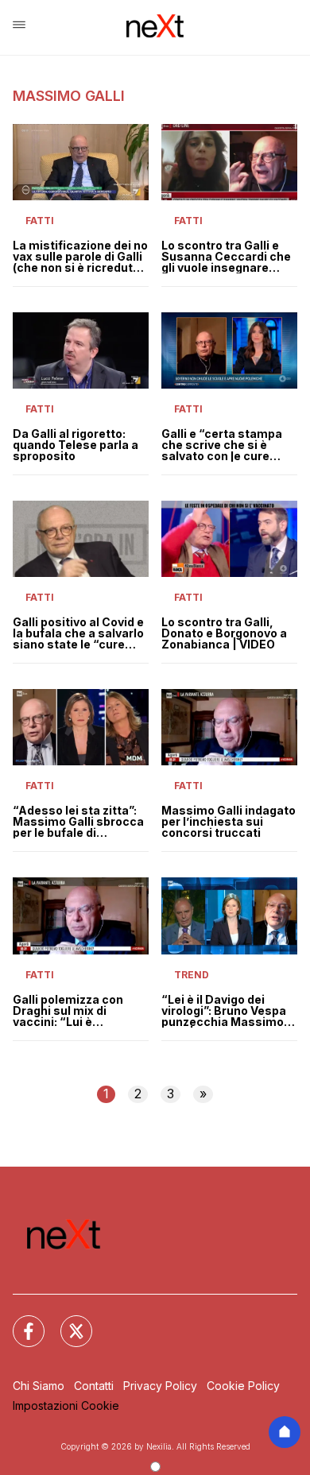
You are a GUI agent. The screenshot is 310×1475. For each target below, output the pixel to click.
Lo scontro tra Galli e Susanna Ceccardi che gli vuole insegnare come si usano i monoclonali (226, 256)
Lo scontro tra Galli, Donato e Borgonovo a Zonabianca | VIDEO (224, 633)
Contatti (94, 1385)
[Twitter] (66, 1321)
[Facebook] (19, 1321)
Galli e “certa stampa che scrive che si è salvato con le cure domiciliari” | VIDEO (221, 445)
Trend (191, 975)
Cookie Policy (243, 1385)
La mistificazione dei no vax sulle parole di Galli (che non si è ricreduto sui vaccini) (80, 256)
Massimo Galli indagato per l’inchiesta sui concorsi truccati (228, 821)
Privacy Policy (160, 1385)
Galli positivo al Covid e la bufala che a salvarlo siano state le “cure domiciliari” (78, 633)
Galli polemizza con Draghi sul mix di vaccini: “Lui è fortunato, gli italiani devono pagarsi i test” (75, 1011)
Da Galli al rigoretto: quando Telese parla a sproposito (75, 445)
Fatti (39, 220)
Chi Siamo (38, 1385)
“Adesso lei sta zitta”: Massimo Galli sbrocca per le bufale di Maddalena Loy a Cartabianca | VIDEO (78, 821)
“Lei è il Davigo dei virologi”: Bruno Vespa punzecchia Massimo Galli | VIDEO (223, 1011)
